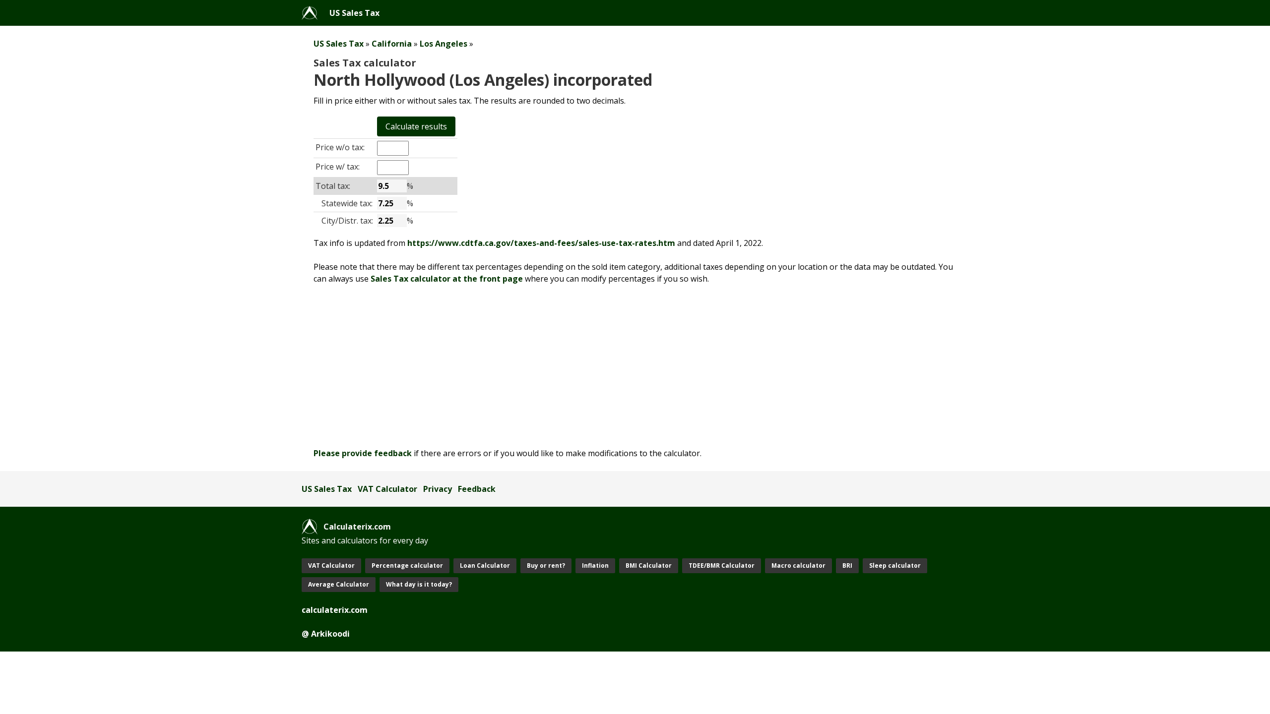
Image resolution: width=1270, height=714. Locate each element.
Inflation (595, 565)
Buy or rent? (546, 565)
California (392, 43)
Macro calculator (798, 565)
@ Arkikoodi (326, 633)
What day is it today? (419, 584)
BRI (847, 565)
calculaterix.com (335, 609)
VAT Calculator (387, 488)
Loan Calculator (485, 565)
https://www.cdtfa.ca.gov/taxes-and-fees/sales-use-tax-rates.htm (541, 243)
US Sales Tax (354, 12)
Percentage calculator (407, 565)
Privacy (437, 488)
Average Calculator (338, 584)
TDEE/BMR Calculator (722, 565)
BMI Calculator (649, 565)
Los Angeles (443, 43)
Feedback (477, 488)
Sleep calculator (895, 565)
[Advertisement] (599, 366)
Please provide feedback (363, 453)
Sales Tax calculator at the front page (447, 278)
